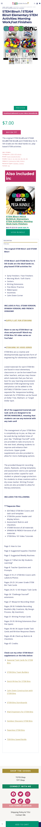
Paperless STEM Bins (16, 730)
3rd (19, 159)
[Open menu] (1, 3)
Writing (22, 161)
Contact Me (20, 815)
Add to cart (22, 825)
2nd (16, 159)
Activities (15, 163)
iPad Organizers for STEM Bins (20, 712)
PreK (9, 159)
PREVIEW (20, 108)
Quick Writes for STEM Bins (19, 681)
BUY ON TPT (11, 132)
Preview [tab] (6, 244)
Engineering (12, 161)
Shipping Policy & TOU (20, 812)
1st (13, 159)
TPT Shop (20, 780)
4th (22, 159)
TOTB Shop (20, 777)
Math (18, 161)
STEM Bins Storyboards (17, 702)
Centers (21, 163)
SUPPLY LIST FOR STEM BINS (19, 320)
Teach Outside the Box (13, 157)
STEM (12, 154)
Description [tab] (8, 240)
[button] (36, 27)
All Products (17, 154)
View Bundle (18, 232)
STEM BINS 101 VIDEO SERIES (19, 347)
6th (27, 159)
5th (24, 159)
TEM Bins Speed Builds (16, 739)
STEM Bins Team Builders (18, 672)
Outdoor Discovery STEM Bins (20, 721)
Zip (9, 166)
